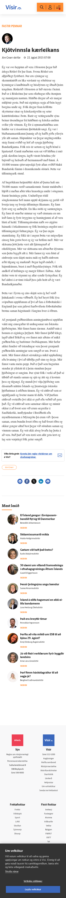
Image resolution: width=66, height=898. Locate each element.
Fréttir (17, 810)
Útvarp (17, 834)
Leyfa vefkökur (33, 889)
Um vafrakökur (48, 787)
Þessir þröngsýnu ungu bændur (39, 584)
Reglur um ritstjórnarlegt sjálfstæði (17, 756)
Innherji (48, 810)
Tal (48, 842)
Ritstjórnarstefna (48, 767)
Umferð (48, 779)
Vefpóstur (48, 783)
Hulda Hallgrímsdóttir (30, 539)
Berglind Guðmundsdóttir (31, 680)
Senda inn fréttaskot (48, 791)
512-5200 (51, 755)
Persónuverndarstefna (17, 761)
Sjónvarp (17, 830)
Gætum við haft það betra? (36, 550)
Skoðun (17, 826)
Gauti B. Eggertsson (28, 573)
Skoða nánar (12, 871)
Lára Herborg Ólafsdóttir (31, 608)
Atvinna (48, 818)
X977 (48, 838)
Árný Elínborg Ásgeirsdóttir (32, 642)
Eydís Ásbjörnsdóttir (29, 554)
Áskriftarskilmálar (49, 771)
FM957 (48, 834)
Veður (48, 826)
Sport (17, 818)
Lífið (17, 822)
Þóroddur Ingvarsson (29, 623)
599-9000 (20, 773)
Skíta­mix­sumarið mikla (34, 534)
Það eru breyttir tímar (33, 619)
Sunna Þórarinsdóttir (29, 588)
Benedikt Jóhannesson (30, 523)
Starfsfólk (48, 775)
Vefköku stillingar (33, 881)
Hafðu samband (48, 763)
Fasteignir (48, 814)
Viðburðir (48, 822)
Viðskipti (17, 814)
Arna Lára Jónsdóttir (29, 661)
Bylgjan (48, 830)
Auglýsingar (48, 759)
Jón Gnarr (9, 468)
